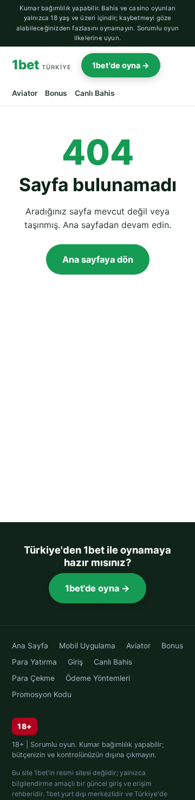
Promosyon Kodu (42, 694)
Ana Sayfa (30, 645)
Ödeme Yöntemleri (98, 678)
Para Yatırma (34, 662)
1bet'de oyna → (121, 65)
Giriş (75, 662)
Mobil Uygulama (87, 645)
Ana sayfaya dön (97, 259)
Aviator (24, 93)
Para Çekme (33, 678)
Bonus (56, 93)
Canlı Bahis (95, 93)
